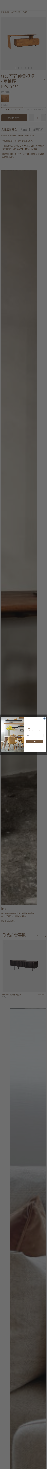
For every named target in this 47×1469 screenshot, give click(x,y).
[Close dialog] (44, 718)
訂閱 (35, 741)
